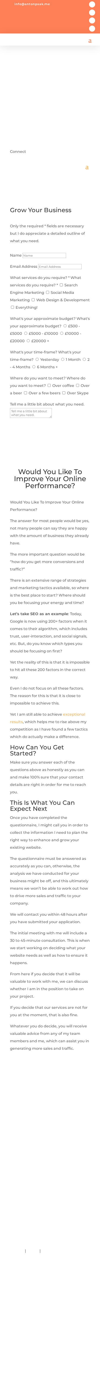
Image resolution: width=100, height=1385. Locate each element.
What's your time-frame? (33, 352)
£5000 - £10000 (43, 333)
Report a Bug (54, 1251)
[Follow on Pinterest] (50, 1351)
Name (16, 255)
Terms (33, 1251)
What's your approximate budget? (43, 318)
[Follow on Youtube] (50, 1323)
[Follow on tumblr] (50, 1361)
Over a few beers (44, 393)
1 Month (73, 359)
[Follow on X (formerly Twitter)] (92, 13)
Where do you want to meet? (38, 378)
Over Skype (78, 393)
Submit (23, 426)
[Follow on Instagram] (92, 20)
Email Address (23, 266)
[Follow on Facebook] (92, 4)
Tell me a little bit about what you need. (47, 404)
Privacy (17, 1251)
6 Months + (47, 367)
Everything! (26, 307)
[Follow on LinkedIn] (92, 29)
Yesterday (49, 359)
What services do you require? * (40, 277)
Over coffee (63, 385)
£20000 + (40, 341)
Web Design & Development (63, 300)
